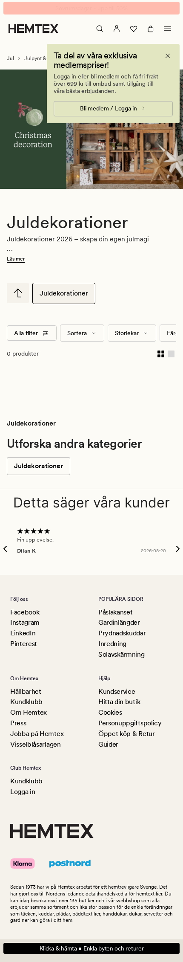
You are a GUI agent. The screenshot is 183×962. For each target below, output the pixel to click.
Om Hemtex (28, 712)
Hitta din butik (119, 702)
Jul (10, 58)
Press (18, 723)
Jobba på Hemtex (36, 734)
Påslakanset (115, 612)
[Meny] (167, 28)
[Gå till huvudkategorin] (18, 293)
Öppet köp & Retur (126, 734)
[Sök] (99, 28)
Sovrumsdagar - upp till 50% (91, 8)
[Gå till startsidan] (33, 28)
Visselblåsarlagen (35, 744)
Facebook (24, 612)
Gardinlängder (119, 622)
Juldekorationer (64, 293)
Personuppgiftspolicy (130, 723)
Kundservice (116, 691)
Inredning (112, 644)
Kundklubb (26, 702)
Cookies (110, 712)
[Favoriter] (133, 28)
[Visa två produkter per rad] (160, 353)
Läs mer (16, 259)
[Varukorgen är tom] (150, 28)
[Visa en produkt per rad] (171, 353)
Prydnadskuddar (122, 633)
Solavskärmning (121, 654)
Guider (108, 744)
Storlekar (127, 333)
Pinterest (23, 644)
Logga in (22, 792)
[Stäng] (168, 56)
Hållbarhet (25, 691)
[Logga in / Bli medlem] (116, 28)
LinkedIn (22, 633)
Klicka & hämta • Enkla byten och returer (92, 948)
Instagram (25, 622)
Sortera (77, 333)
